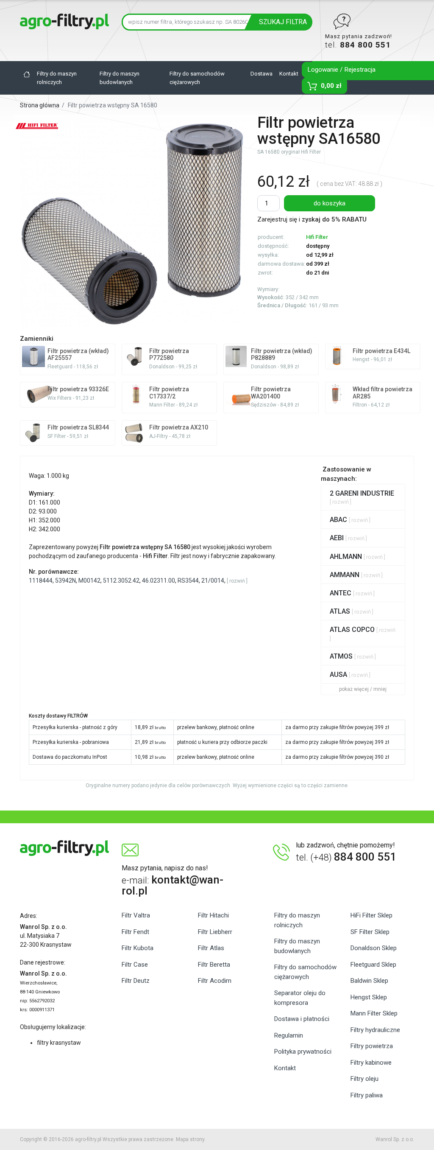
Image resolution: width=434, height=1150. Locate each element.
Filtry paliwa (367, 1095)
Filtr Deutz (136, 981)
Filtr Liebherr (215, 932)
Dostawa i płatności (301, 1019)
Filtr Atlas (211, 948)
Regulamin (288, 1035)
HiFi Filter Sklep (371, 915)
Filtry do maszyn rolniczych (57, 77)
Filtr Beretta (214, 964)
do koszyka (329, 203)
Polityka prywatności (302, 1051)
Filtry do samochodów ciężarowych (197, 77)
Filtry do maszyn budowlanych (119, 77)
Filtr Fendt (135, 932)
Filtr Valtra (136, 915)
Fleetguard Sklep (373, 964)
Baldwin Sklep (369, 981)
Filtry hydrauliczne (375, 1030)
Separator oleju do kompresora (300, 998)
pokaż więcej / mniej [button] (363, 689)
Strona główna (39, 105)
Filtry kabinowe (371, 1062)
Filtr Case (135, 964)
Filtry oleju (364, 1079)
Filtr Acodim (214, 981)
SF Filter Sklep (370, 932)
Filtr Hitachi (213, 915)
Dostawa (261, 73)
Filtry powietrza (372, 1046)
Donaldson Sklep (374, 948)
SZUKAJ (283, 22)
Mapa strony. (191, 1139)
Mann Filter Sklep (374, 1013)
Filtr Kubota (137, 948)
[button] (237, 581)
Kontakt (288, 73)
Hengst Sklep (369, 997)
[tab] (363, 497)
